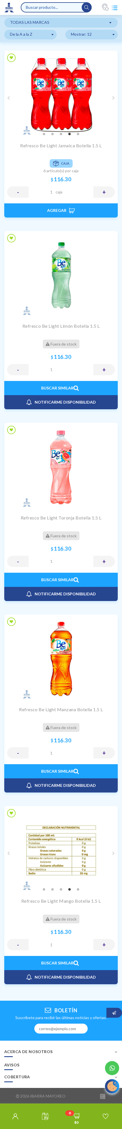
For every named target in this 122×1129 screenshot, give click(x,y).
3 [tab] (61, 134)
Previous (8, 98)
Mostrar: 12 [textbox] (81, 34)
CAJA (59, 191)
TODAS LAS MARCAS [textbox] (29, 22)
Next (113, 98)
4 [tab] (69, 134)
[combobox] (61, 22)
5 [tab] (78, 134)
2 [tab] (52, 134)
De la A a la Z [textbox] (21, 34)
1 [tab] (44, 134)
